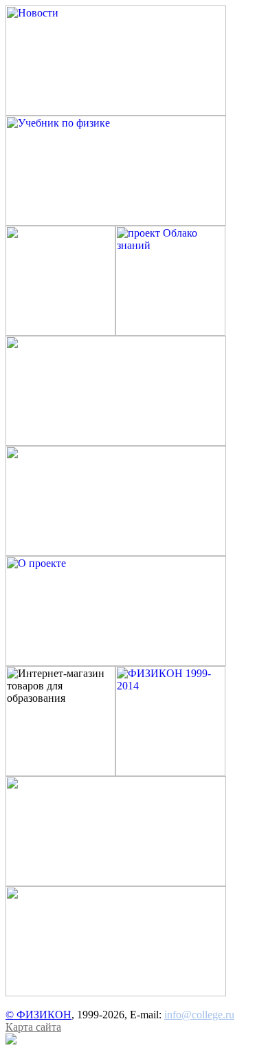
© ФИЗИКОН (38, 1014)
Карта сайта (33, 1027)
